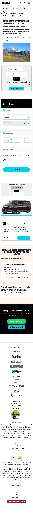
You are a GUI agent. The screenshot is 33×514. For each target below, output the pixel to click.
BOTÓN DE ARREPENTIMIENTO (16, 501)
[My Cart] (4, 12)
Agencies (16, 8)
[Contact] (24, 8)
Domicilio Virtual (16, 408)
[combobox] (16, 68)
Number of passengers (10, 155)
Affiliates (18, 444)
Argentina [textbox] (14, 70)
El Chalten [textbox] (10, 75)
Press (18, 450)
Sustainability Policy (17, 448)
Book (24, 238)
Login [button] (6, 8)
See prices (17, 170)
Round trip (8, 160)
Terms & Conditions (18, 446)
